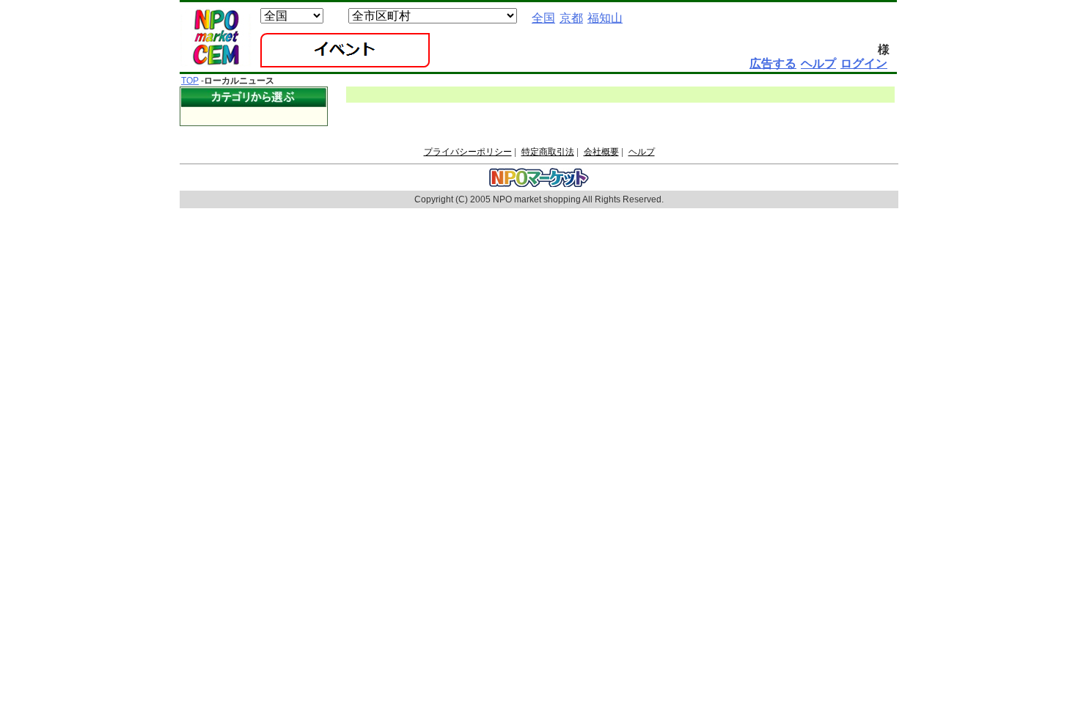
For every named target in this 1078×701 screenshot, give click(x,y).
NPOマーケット (216, 37)
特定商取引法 (547, 152)
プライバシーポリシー (468, 152)
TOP (190, 81)
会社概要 (601, 152)
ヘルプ (641, 152)
